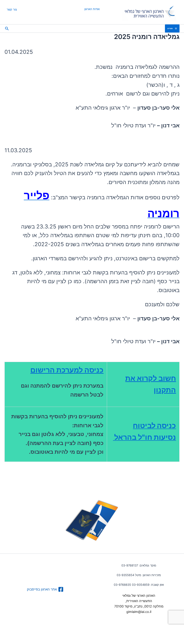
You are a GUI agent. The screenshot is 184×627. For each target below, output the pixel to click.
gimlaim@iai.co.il (138, 612)
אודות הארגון (92, 9)
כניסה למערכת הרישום (66, 370)
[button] (6, 28)
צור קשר (12, 9)
